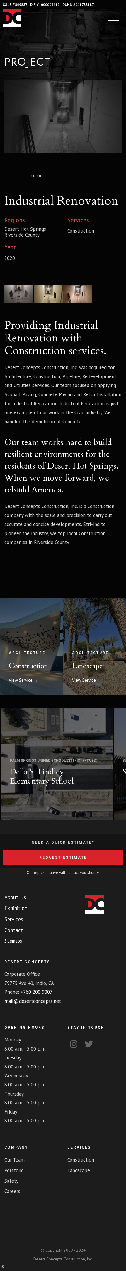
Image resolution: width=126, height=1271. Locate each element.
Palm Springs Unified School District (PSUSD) (53, 760)
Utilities (22, 385)
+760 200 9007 (36, 992)
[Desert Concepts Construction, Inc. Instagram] (73, 1043)
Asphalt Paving (20, 394)
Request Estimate (63, 857)
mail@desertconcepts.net (32, 1001)
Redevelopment (99, 376)
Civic (79, 412)
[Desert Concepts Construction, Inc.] (12, 25)
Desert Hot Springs (25, 229)
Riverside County (22, 235)
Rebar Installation (102, 394)
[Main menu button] (113, 18)
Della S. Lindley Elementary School (42, 776)
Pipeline (71, 376)
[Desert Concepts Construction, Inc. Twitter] (88, 1043)
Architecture (17, 376)
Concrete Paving (55, 394)
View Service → (23, 680)
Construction (35, 350)
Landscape (87, 666)
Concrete (71, 421)
